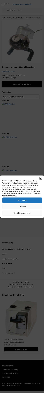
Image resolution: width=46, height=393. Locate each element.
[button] (41, 178)
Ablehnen (22, 207)
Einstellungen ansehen (22, 213)
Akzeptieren (22, 200)
